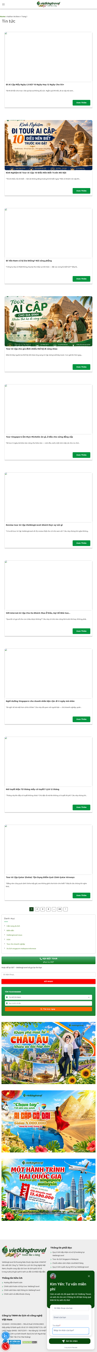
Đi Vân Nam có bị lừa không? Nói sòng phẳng (29, 261)
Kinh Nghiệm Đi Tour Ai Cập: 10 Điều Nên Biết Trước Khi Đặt (36, 173)
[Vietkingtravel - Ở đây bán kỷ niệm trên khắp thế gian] (48, 4)
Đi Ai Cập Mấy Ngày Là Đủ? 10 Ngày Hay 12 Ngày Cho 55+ (35, 84)
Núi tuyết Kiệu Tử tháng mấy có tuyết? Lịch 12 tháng (32, 789)
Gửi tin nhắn (72, 1341)
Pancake (74, 1347)
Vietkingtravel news (14, 935)
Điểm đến (10, 930)
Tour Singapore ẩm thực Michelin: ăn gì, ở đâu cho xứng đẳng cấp (39, 437)
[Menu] (3, 4)
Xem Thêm (81, 102)
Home (2, 16)
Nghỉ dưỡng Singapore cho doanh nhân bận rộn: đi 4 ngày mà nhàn (40, 701)
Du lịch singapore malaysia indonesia (21, 948)
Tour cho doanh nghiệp (16, 944)
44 (59, 909)
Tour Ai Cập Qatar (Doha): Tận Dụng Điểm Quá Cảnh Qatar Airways (40, 877)
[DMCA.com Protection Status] (29, 1342)
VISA (8, 939)
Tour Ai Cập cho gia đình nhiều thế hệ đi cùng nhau (31, 349)
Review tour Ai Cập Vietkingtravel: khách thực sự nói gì (34, 525)
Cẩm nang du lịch (13, 926)
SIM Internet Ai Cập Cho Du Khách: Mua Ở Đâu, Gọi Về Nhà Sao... (38, 613)
